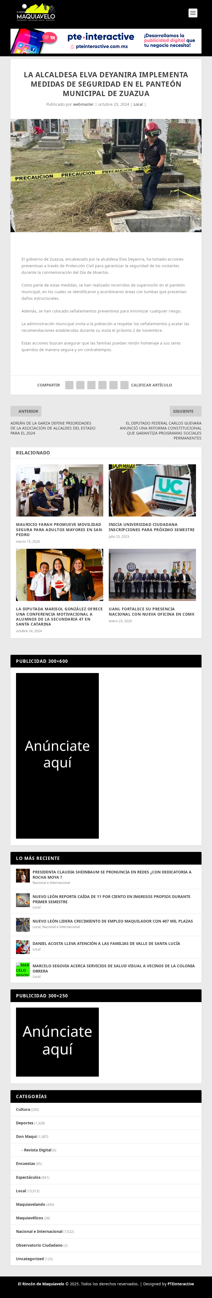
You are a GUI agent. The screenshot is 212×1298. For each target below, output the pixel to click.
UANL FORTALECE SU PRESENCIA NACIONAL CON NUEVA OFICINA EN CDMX (151, 611)
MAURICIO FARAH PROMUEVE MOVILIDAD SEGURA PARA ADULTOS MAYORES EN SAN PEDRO (59, 529)
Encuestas (25, 1163)
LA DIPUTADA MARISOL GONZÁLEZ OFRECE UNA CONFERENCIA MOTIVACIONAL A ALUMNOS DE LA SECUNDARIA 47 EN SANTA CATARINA (59, 616)
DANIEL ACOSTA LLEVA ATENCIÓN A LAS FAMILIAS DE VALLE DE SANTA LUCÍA (106, 943)
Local (138, 104)
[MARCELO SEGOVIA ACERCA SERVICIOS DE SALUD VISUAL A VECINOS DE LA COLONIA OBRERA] (23, 969)
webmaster (83, 104)
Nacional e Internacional (51, 882)
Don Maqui (26, 1136)
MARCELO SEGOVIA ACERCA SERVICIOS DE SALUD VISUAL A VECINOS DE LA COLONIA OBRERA (114, 968)
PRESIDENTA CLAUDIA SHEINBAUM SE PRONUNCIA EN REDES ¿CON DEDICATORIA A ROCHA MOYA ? (112, 874)
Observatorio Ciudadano (39, 1245)
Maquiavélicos (29, 1217)
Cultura (23, 1109)
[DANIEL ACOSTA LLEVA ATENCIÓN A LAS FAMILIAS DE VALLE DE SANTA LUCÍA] (23, 947)
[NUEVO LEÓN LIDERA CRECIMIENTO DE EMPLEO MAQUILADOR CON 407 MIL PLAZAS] (23, 925)
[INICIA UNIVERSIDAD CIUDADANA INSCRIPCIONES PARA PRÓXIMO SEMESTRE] (152, 490)
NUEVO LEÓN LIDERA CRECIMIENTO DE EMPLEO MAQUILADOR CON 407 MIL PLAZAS (113, 921)
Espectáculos (28, 1177)
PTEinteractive (181, 1283)
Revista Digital (37, 1150)
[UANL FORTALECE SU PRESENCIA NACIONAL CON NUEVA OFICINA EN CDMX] (152, 575)
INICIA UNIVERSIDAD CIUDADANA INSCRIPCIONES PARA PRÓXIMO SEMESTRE (152, 527)
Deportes (24, 1122)
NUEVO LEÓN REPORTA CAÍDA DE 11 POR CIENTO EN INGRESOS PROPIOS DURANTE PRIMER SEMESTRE (111, 899)
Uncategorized (30, 1258)
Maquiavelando (30, 1204)
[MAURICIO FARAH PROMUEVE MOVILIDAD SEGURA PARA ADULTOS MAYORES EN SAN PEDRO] (59, 490)
